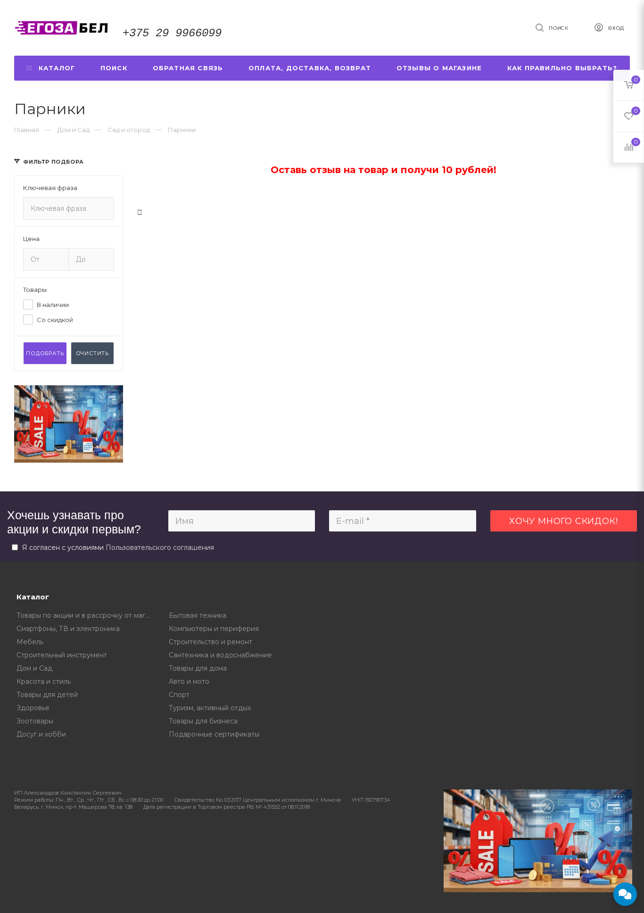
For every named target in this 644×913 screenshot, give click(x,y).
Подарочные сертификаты (214, 734)
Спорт (179, 694)
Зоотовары (35, 721)
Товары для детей (47, 694)
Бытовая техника (197, 615)
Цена (31, 238)
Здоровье (33, 708)
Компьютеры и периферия (214, 628)
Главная (26, 129)
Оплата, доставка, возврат (309, 68)
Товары (35, 289)
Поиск (113, 68)
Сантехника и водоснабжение (220, 655)
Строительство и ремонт (210, 642)
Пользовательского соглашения (160, 547)
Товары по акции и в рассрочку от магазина (86, 615)
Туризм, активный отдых (210, 708)
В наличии (53, 304)
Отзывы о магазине (439, 68)
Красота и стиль (44, 681)
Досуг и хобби (41, 734)
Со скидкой (55, 320)
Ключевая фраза (50, 187)
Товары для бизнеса (203, 721)
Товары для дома (198, 668)
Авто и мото (189, 681)
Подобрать (45, 353)
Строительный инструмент (62, 655)
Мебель (30, 642)
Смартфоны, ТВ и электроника (68, 628)
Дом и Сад (34, 668)
